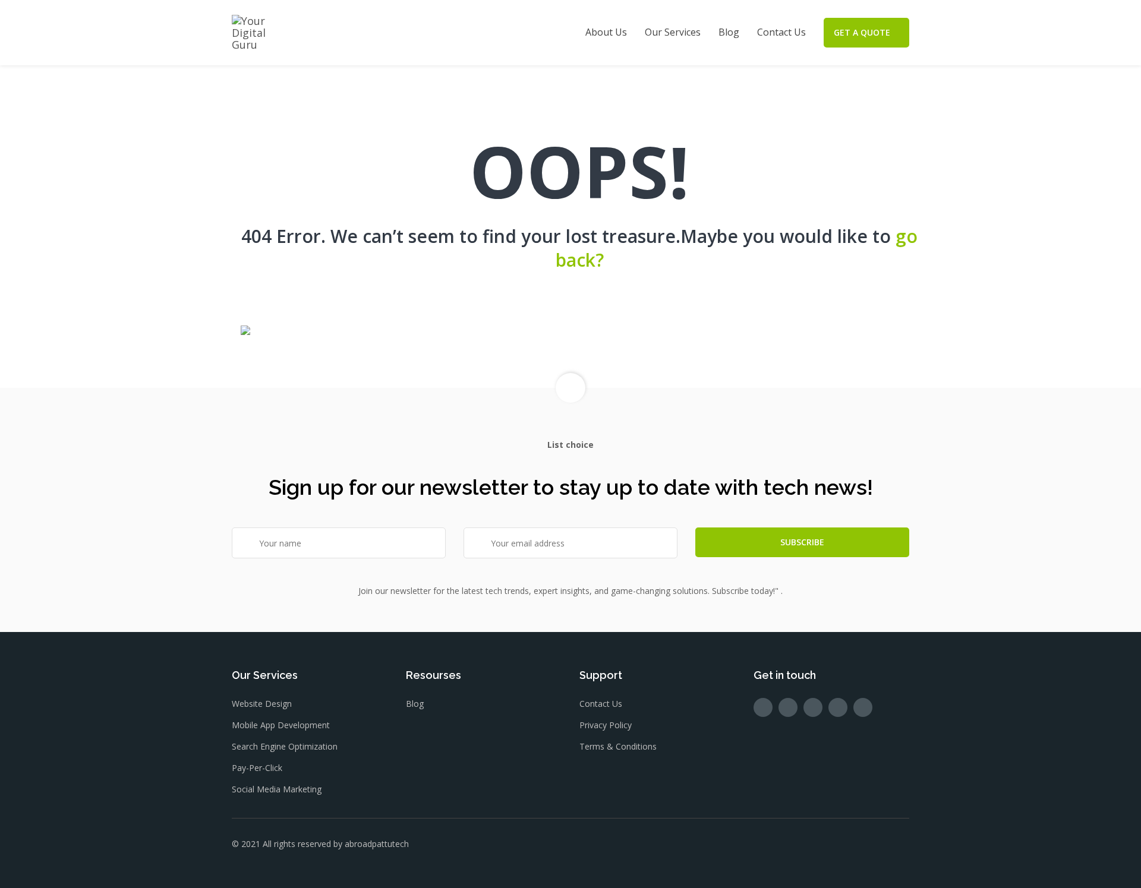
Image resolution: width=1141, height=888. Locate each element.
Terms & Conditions (618, 746)
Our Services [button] (673, 32)
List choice (570, 444)
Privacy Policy (605, 725)
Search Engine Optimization (285, 746)
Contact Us (781, 32)
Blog (728, 32)
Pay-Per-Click (257, 767)
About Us (606, 32)
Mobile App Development (281, 725)
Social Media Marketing (277, 789)
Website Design (262, 703)
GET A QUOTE (862, 32)
